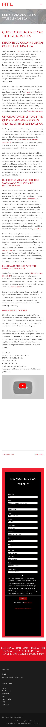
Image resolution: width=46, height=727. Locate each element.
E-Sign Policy (36, 723)
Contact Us (5, 704)
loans (28, 92)
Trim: (9, 513)
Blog (3, 696)
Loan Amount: (12, 525)
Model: (10, 507)
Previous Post (8, 454)
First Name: (11, 550)
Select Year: (11, 494)
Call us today (16, 287)
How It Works (6, 699)
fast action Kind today (35, 111)
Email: (9, 563)
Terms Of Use (15, 721)
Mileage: (10, 519)
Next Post (39, 454)
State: (9, 544)
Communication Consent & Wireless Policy (18, 723)
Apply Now (37, 229)
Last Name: (11, 557)
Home (4, 688)
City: (9, 538)
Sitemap (32, 721)
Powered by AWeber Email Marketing (23, 608)
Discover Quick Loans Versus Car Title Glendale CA (22, 44)
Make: (9, 500)
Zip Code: (10, 532)
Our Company (6, 691)
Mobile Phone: (12, 569)
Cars (18, 51)
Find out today (7, 250)
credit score (31, 199)
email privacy (28, 602)
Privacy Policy (25, 721)
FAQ (3, 702)
